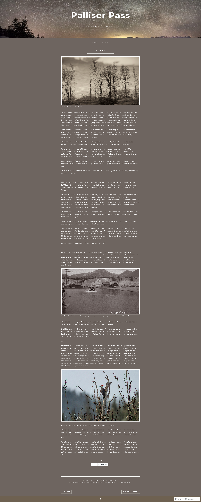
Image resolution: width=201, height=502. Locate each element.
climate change (78, 482)
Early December (130, 492)
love (105, 482)
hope (100, 482)
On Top (67, 492)
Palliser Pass (100, 15)
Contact (105, 42)
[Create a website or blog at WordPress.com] (100, 499)
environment (91, 482)
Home (95, 42)
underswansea (109, 480)
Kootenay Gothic (92, 480)
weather (111, 482)
